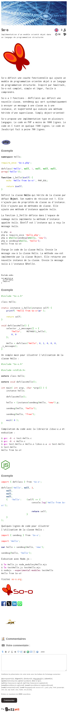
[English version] (56, 30)
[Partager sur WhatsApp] (19, 603)
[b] (5, 652)
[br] (24, 652)
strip (34, 652)
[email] (31, 652)
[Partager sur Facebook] (3, 603)
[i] (9, 652)
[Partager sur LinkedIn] (14, 603)
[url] (28, 652)
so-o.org (16, 579)
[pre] (21, 652)
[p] (2, 652)
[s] (15, 652)
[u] (12, 652)
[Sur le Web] (65, 34)
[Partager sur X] (9, 603)
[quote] (18, 652)
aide (37, 652)
